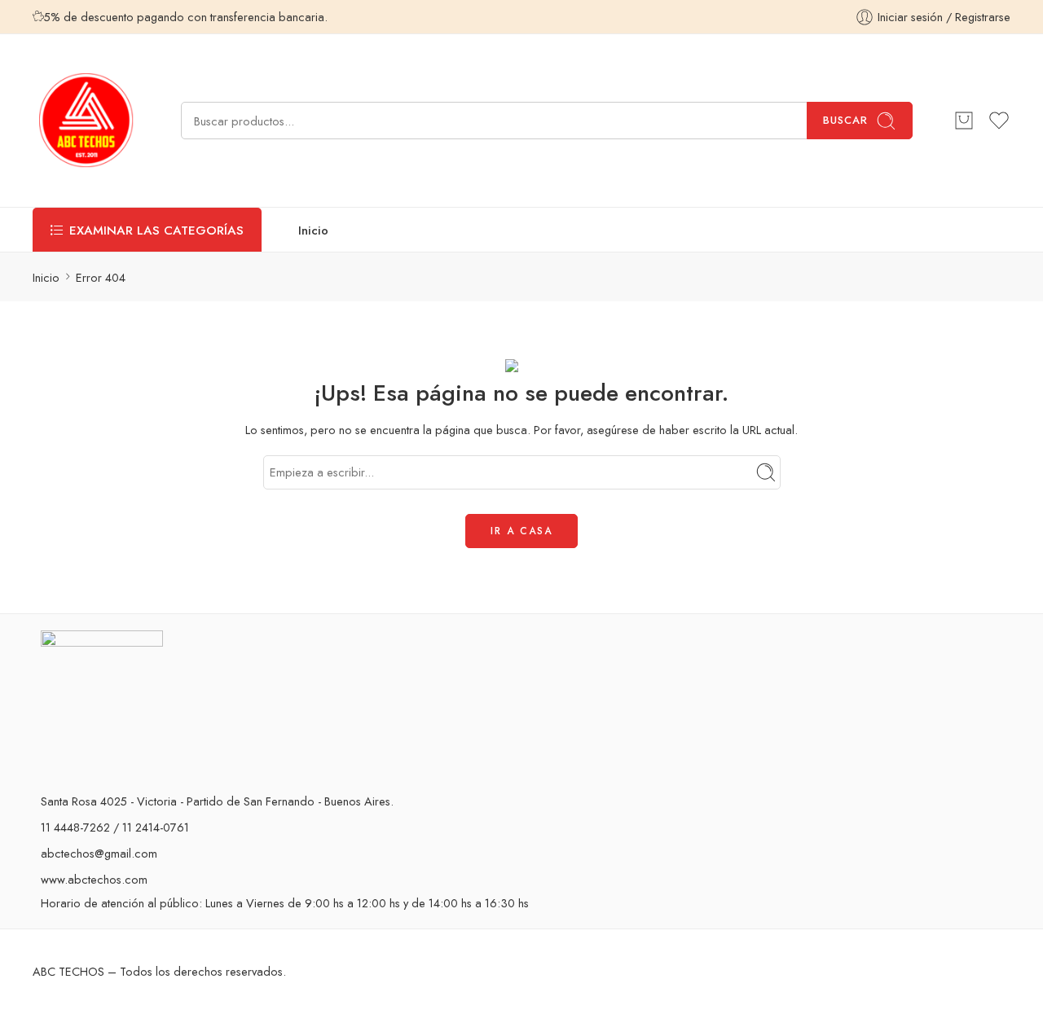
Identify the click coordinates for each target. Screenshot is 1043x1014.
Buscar (845, 120)
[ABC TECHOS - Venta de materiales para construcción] (86, 120)
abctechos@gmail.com (99, 853)
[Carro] (964, 120)
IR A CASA (521, 531)
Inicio (313, 230)
